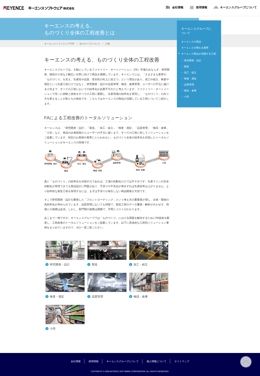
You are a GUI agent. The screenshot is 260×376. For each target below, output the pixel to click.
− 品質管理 (187, 84)
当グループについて (89, 43)
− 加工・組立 (189, 72)
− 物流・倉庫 (189, 90)
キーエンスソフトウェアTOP (59, 43)
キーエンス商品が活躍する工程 (198, 53)
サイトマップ (181, 361)
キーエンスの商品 (191, 41)
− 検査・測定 (189, 78)
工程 (107, 43)
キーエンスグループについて (122, 361)
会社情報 (76, 361)
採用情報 (94, 361)
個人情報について (156, 361)
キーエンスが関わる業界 (195, 47)
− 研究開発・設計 (191, 60)
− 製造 (185, 66)
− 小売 (185, 96)
